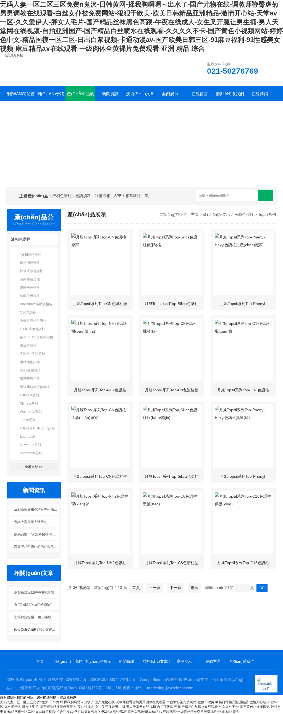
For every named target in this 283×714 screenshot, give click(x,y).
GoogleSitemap (153, 679)
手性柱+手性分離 (32, 354)
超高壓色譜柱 (30, 279)
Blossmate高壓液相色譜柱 (36, 305)
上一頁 (155, 587)
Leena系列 (28, 437)
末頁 (194, 587)
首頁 (136, 587)
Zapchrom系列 (31, 453)
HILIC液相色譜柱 (32, 329)
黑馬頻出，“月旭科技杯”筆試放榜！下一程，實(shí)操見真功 (36, 534)
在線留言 (200, 93)
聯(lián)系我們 (230, 93)
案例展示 (170, 93)
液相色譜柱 (20, 239)
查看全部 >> (34, 467)
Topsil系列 (27, 420)
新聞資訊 (110, 93)
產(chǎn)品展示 (80, 96)
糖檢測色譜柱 (30, 263)
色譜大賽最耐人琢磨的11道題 (36, 522)
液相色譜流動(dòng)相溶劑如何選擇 (36, 592)
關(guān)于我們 (50, 96)
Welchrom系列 (31, 412)
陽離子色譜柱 (30, 288)
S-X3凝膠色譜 (30, 370)
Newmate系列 (30, 445)
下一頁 (175, 587)
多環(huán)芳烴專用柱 (36, 337)
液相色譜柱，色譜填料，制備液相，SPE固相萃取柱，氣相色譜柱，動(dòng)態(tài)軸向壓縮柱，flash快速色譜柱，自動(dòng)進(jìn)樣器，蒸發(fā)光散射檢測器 (103, 195)
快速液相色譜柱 (31, 271)
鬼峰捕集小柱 (30, 362)
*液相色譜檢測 (30, 254)
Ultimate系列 (29, 395)
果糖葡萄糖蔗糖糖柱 (35, 387)
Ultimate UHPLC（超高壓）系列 (37, 429)
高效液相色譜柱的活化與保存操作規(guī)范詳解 (36, 547)
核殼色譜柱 (28, 345)
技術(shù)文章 (140, 93)
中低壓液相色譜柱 (33, 321)
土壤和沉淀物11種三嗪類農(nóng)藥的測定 (36, 617)
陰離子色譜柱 (30, 296)
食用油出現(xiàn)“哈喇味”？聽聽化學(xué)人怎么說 (36, 605)
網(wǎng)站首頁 (21, 96)
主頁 (195, 214)
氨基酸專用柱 (30, 379)
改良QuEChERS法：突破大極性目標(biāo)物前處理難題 (36, 629)
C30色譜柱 (28, 312)
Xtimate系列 (29, 403)
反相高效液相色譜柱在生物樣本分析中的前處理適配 (36, 509)
